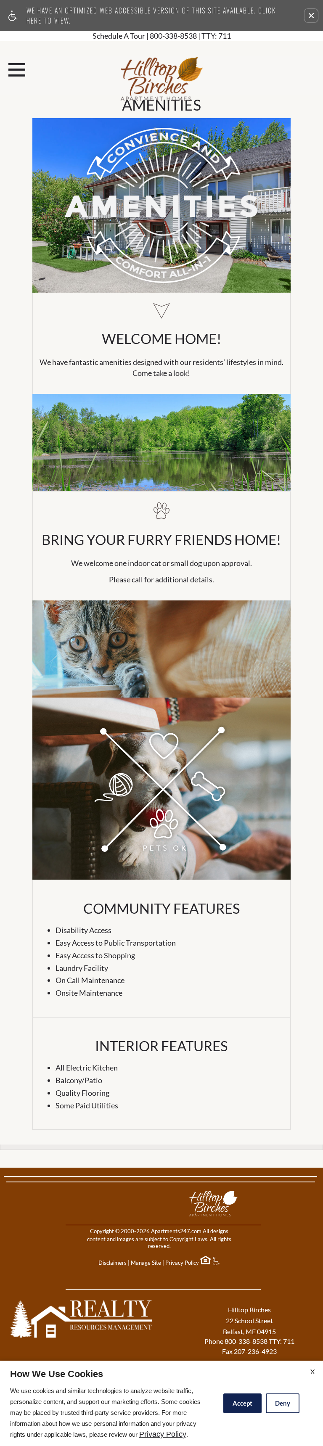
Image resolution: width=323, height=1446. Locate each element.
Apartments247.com (176, 1231)
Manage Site (146, 1262)
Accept (242, 1403)
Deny (282, 1403)
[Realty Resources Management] (83, 1330)
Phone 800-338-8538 (249, 1341)
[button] (311, 15)
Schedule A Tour (119, 36)
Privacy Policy (182, 1262)
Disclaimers (112, 1262)
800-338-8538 (190, 36)
